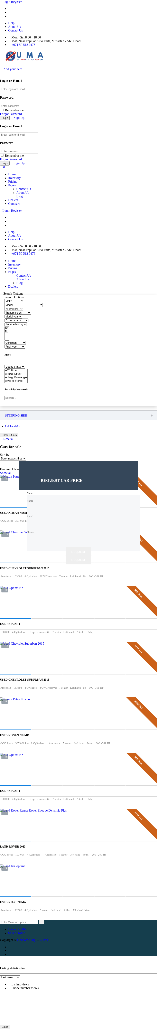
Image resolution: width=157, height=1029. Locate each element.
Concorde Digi (26, 940)
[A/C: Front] (16, 370)
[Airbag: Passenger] (16, 377)
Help (11, 23)
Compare (14, 203)
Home (12, 174)
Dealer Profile (17, 929)
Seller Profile (16, 933)
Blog (19, 196)
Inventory (14, 178)
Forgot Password (11, 114)
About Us (14, 26)
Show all (5, 473)
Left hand (12, 426)
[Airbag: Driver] (16, 374)
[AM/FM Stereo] (16, 381)
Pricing (12, 181)
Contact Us (15, 30)
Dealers (13, 200)
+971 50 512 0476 (23, 44)
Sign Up (19, 117)
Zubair (44, 940)
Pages (12, 185)
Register (16, 1)
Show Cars (9, 435)
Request (78, 552)
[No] (7, 328)
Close (5, 1026)
